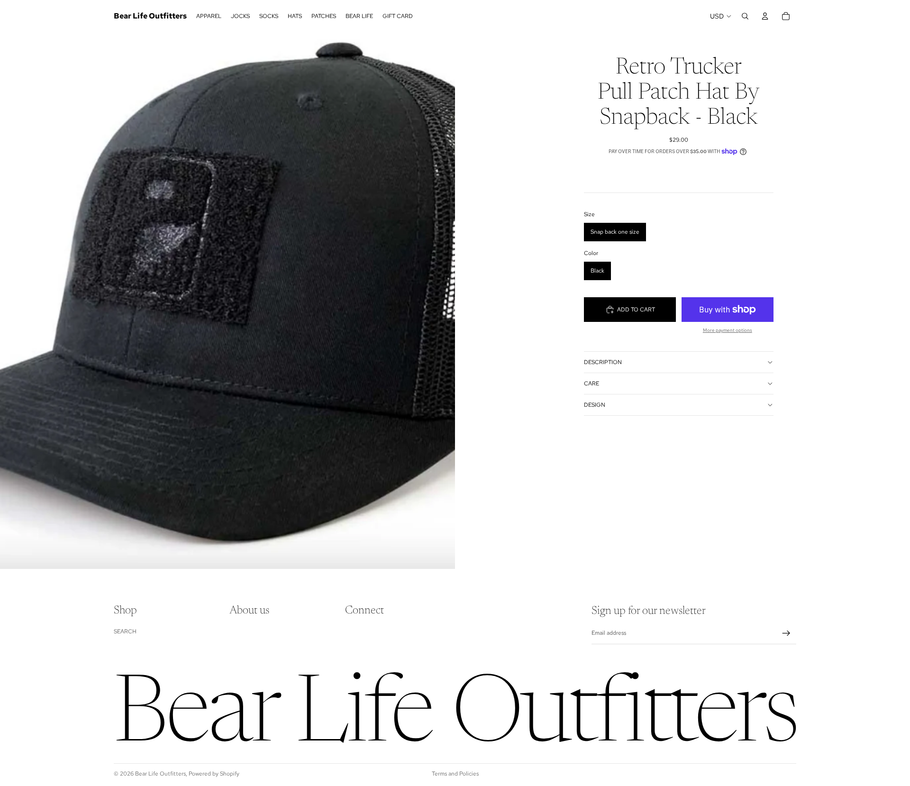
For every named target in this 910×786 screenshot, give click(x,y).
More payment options (727, 330)
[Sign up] (786, 633)
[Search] (745, 16)
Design (594, 405)
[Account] (765, 16)
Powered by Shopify (214, 773)
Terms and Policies (455, 773)
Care (591, 383)
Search (125, 631)
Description (603, 362)
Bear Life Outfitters (160, 773)
